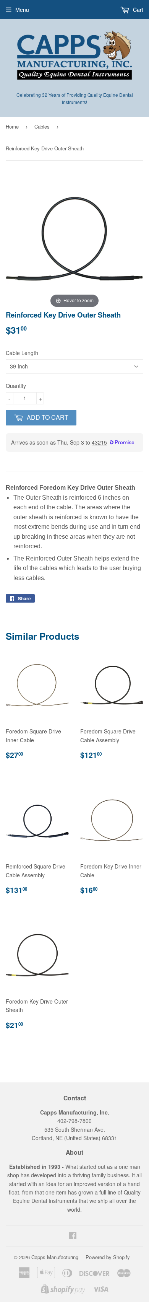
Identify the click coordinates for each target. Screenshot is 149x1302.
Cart (137, 9)
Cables (42, 126)
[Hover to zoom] (74, 240)
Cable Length (22, 353)
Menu (22, 9)
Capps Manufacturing (54, 1257)
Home (12, 126)
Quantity (16, 385)
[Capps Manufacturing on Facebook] (73, 1236)
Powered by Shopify (108, 1257)
